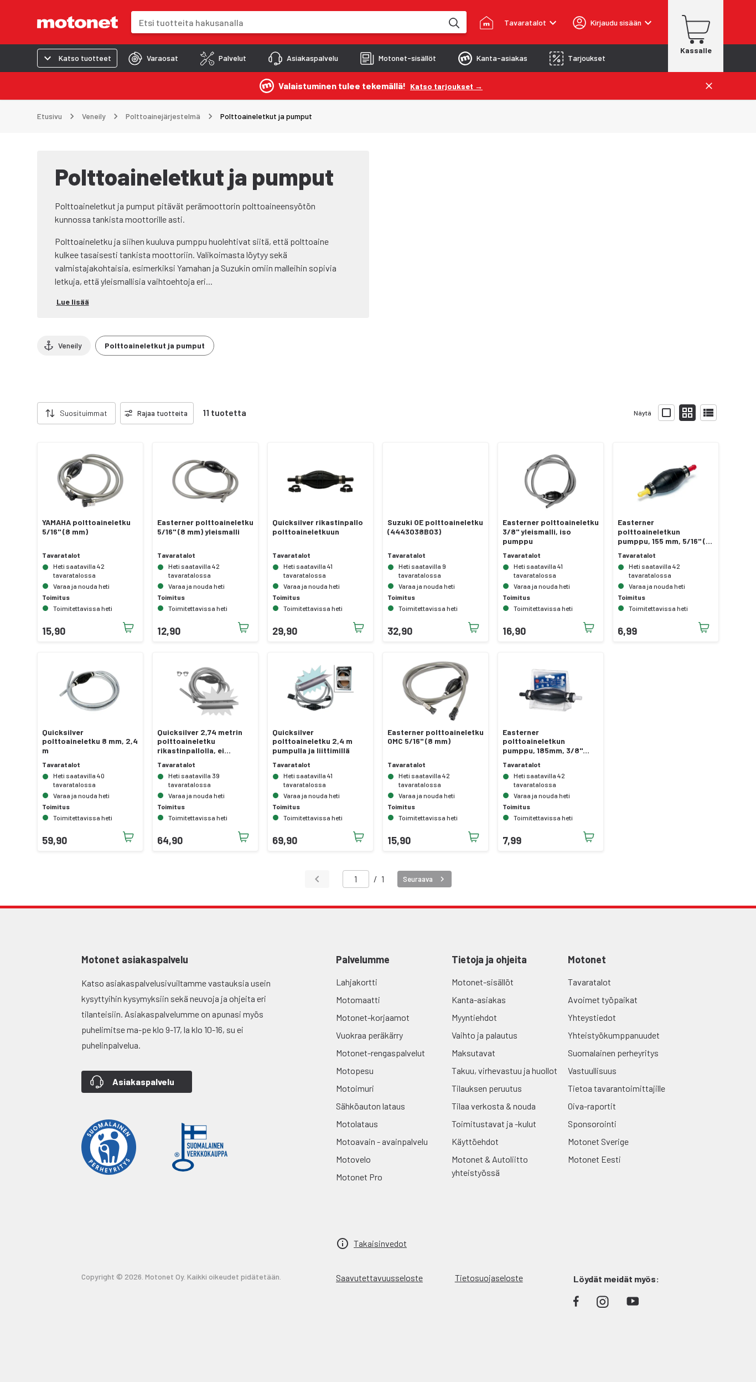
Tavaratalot (589, 982)
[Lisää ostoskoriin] (128, 627)
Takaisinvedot (380, 1243)
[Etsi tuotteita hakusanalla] (453, 22)
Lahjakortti (356, 982)
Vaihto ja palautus (484, 1035)
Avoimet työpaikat (603, 999)
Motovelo (353, 1159)
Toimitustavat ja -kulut (494, 1123)
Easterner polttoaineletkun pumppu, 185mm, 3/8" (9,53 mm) (543, 742)
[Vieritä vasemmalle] (30, 413)
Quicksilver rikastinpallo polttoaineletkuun (317, 527)
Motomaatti (358, 999)
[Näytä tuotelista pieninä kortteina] (687, 412)
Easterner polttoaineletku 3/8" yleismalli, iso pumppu (551, 532)
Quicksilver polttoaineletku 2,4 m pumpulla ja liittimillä (312, 742)
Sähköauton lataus (370, 1106)
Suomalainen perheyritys (613, 1052)
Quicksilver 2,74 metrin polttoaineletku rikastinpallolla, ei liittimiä (199, 742)
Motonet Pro (359, 1177)
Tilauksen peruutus (487, 1088)
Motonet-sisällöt (483, 982)
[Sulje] (709, 86)
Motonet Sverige (598, 1141)
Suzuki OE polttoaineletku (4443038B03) (435, 527)
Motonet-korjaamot (373, 1017)
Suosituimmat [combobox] (83, 413)
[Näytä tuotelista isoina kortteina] (666, 412)
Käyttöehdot (475, 1141)
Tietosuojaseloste (489, 1277)
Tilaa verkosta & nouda (494, 1106)
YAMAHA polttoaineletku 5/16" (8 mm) (86, 527)
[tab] (153, 58)
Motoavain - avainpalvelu (382, 1141)
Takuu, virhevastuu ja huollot (504, 1070)
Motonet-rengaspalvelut (380, 1052)
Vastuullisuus (592, 1070)
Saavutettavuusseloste (379, 1277)
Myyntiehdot (474, 1017)
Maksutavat (473, 1052)
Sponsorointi (592, 1123)
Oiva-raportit (592, 1106)
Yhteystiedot (592, 1017)
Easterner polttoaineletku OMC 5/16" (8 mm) (435, 737)
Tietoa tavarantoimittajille (616, 1088)
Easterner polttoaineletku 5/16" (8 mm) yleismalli (205, 527)
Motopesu (355, 1070)
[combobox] (286, 22)
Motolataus (357, 1123)
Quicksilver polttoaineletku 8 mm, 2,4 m (90, 742)
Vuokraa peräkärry (369, 1035)
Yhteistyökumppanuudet (614, 1035)
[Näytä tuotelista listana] (708, 412)
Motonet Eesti (594, 1159)
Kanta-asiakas (479, 999)
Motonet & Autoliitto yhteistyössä (490, 1166)
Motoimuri (355, 1088)
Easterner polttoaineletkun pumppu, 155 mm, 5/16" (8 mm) (664, 532)
